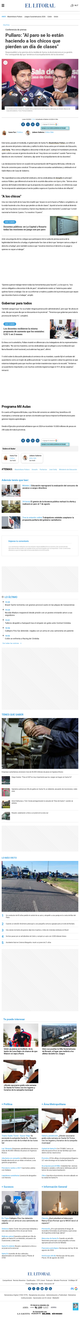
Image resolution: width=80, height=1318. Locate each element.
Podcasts (49, 1280)
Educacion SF (49, 1284)
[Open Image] (5, 63)
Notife (41, 1284)
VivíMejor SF (73, 1280)
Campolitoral (7, 1280)
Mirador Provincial (60, 1280)
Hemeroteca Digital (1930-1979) (16, 1295)
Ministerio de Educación (68, 470)
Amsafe (59, 178)
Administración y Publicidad (56, 1295)
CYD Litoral (41, 1280)
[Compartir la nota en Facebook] (23, 124)
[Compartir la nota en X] (28, 124)
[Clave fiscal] (75, 1310)
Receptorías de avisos (37, 1295)
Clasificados (31, 1280)
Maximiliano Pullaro (57, 143)
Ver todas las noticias (10, 643)
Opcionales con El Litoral (42, 1298)
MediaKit (55, 1298)
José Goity (6, 150)
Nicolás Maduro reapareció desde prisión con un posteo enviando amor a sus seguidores (38, 612)
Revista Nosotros (19, 1280)
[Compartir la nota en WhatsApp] (32, 124)
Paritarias (43, 470)
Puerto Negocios (32, 1284)
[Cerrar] (67, 128)
